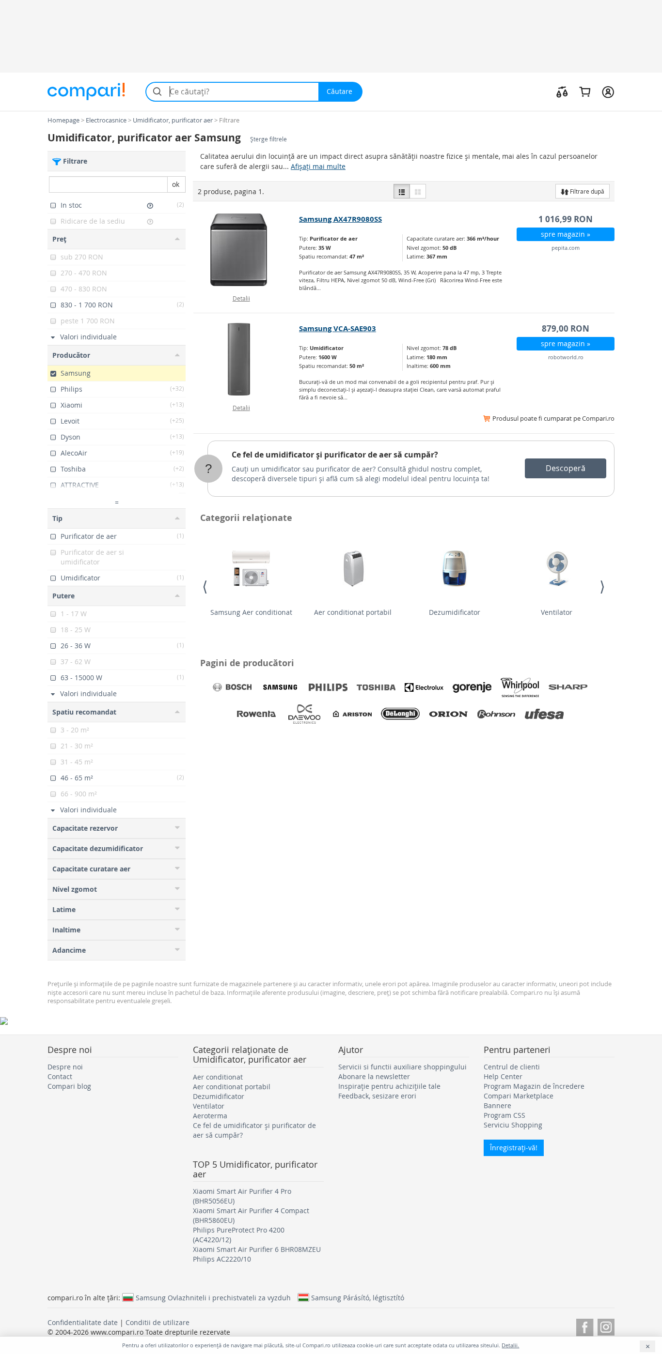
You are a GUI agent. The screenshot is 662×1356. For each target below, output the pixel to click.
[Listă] (402, 191)
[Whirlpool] (520, 687)
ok (175, 184)
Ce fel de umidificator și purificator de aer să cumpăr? (335, 454)
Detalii (241, 298)
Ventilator (556, 612)
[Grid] (418, 191)
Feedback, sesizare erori (377, 1095)
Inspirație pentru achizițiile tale (389, 1086)
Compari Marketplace (518, 1095)
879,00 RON (565, 328)
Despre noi (65, 1066)
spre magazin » (565, 234)
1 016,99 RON (565, 219)
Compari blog (69, 1086)
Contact (59, 1076)
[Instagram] (606, 1325)
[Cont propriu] (608, 91)
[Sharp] (568, 687)
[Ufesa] (544, 714)
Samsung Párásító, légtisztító (357, 1297)
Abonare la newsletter (374, 1076)
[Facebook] (584, 1325)
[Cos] (585, 91)
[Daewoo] (304, 714)
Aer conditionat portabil (353, 612)
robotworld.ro (565, 357)
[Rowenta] (256, 714)
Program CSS (504, 1115)
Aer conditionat (218, 1077)
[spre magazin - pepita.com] (246, 249)
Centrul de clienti (512, 1066)
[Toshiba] (376, 687)
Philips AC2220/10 (222, 1259)
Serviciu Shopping (513, 1124)
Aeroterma (210, 1115)
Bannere (497, 1105)
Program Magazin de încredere (534, 1086)
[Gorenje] (472, 687)
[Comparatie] (562, 91)
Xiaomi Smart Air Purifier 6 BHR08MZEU (257, 1249)
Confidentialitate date (82, 1322)
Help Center (503, 1076)
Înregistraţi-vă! (513, 1147)
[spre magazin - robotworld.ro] (246, 359)
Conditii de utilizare (157, 1322)
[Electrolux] (424, 687)
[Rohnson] (496, 714)
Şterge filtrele (268, 139)
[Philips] (328, 687)
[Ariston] (352, 714)
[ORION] (448, 714)
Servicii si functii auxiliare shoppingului (402, 1066)
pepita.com (566, 247)
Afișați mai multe (318, 166)
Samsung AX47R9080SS (340, 219)
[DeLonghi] (400, 714)
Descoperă (565, 468)
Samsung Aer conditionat (251, 612)
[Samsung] (280, 687)
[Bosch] (232, 687)
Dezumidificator (454, 612)
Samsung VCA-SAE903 (337, 328)
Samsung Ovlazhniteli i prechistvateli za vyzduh (213, 1297)
